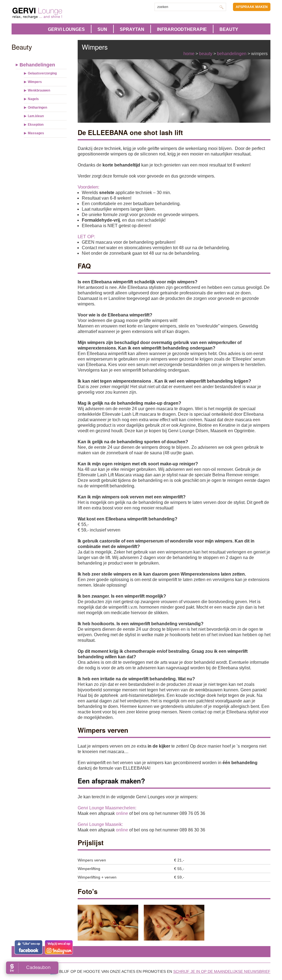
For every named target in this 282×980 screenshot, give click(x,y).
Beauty (228, 29)
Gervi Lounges (66, 29)
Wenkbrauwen (39, 90)
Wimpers (35, 82)
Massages (36, 133)
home (188, 53)
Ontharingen (37, 107)
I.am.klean (36, 116)
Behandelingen (37, 65)
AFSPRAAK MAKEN (252, 7)
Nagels (33, 99)
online (122, 813)
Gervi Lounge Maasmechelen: (107, 808)
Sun (102, 29)
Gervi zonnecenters (51, 13)
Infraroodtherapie (182, 29)
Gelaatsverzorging (42, 73)
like (28, 947)
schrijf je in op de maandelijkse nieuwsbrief (221, 971)
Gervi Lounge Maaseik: (100, 824)
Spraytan (132, 29)
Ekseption (36, 125)
